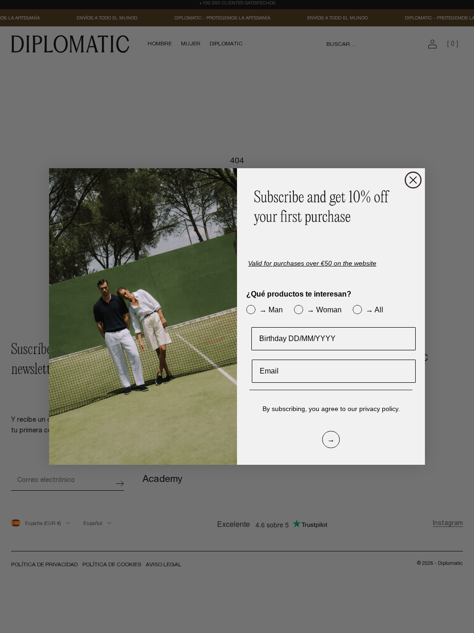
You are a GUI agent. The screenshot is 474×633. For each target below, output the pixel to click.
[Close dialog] (413, 180)
